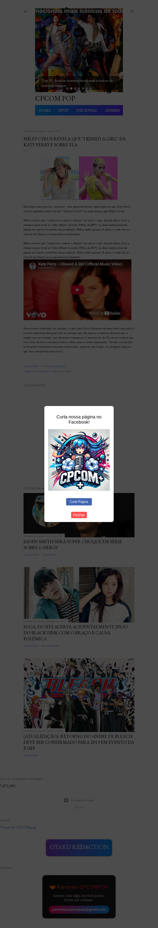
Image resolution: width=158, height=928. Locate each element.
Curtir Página (79, 501)
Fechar (79, 515)
